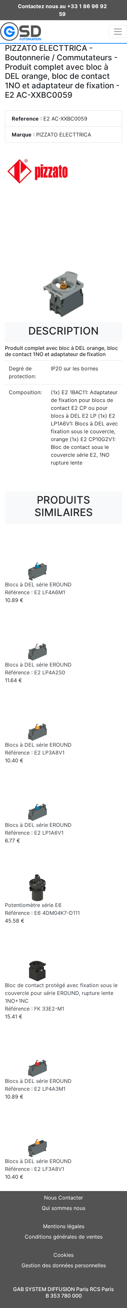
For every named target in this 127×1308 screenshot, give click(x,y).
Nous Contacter (63, 1197)
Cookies (63, 1255)
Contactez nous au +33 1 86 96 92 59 (62, 10)
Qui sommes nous (63, 1208)
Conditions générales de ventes (64, 1236)
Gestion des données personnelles (63, 1265)
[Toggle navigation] (118, 31)
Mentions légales (63, 1226)
